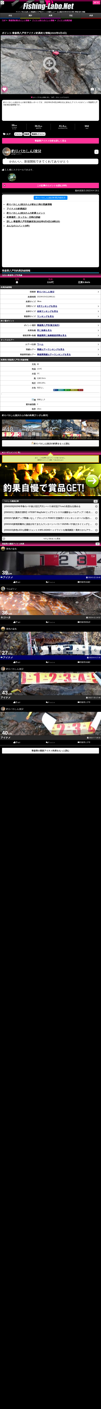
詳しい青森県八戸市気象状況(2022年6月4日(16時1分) (33, 221)
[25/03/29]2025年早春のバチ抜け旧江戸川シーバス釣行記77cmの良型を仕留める (42, 506)
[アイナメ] (51, 64)
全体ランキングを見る (47, 311)
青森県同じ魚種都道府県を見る (52, 335)
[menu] (2, 2)
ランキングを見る (45, 316)
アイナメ (18, 134)
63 (32, 432)
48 (12, 432)
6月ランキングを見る (47, 306)
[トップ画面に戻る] (50, 10)
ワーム (40, 344)
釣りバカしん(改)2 (26, 151)
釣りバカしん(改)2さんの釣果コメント (26, 213)
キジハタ (6, 617)
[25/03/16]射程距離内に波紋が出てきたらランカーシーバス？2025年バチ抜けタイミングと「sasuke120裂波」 (51, 524)
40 (51, 432)
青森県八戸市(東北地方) (48, 325)
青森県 (26, 134)
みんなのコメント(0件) (18, 225)
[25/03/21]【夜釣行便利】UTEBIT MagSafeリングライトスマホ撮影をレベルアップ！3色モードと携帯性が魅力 (51, 512)
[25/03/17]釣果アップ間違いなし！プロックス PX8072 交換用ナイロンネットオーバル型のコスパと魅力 (51, 518)
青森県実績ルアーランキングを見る (54, 354)
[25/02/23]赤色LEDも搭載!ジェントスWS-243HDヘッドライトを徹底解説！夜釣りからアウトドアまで (51, 530)
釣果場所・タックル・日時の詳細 (23, 217)
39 (71, 432)
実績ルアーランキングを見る (50, 349)
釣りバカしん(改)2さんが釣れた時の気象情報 (29, 204)
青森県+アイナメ (38, 134)
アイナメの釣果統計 (17, 208)
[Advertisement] (50, 25)
